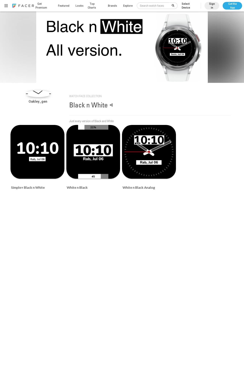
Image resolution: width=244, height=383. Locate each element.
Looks (79, 5)
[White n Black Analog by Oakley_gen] (149, 152)
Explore (128, 5)
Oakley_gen (38, 101)
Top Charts (92, 5)
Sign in (212, 5)
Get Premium (41, 5)
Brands (112, 5)
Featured (63, 5)
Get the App (232, 5)
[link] (22, 5)
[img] (38, 93)
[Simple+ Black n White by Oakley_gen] (37, 152)
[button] (232, 3)
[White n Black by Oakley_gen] (93, 152)
